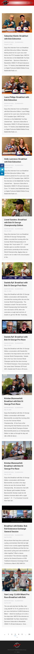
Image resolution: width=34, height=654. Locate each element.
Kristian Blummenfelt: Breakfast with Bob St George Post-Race (13, 401)
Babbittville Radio (9, 42)
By (19, 42)
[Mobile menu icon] (31, 3)
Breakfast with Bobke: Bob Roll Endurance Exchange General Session (15, 529)
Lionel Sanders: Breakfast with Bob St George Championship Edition (15, 222)
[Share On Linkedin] (2, 173)
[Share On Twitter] (2, 169)
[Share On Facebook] (2, 166)
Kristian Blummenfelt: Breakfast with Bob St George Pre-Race (13, 466)
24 (29, 634)
